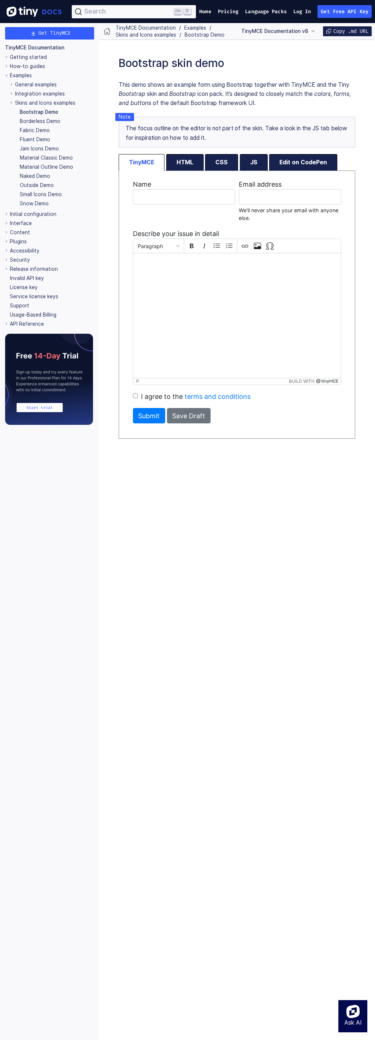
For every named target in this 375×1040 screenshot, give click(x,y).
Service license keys (34, 296)
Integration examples (40, 94)
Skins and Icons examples (45, 103)
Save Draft (188, 416)
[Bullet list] (217, 246)
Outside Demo (37, 185)
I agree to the (195, 396)
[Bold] (192, 246)
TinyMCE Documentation (34, 47)
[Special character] (270, 246)
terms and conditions (217, 396)
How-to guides (27, 66)
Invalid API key (27, 278)
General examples (36, 84)
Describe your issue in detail (176, 233)
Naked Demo (35, 176)
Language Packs (265, 11)
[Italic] (204, 246)
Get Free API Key (344, 11)
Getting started (28, 57)
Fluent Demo (35, 139)
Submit (149, 416)
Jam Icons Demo (39, 148)
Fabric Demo (35, 130)
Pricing (228, 11)
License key (24, 287)
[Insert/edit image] (257, 246)
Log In (302, 11)
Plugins (18, 241)
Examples (21, 75)
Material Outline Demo (46, 167)
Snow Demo (34, 203)
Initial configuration (33, 214)
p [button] (137, 381)
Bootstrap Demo (39, 112)
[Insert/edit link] (245, 246)
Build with (302, 381)
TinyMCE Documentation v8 (274, 31)
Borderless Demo (40, 121)
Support (19, 305)
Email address (260, 184)
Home (205, 11)
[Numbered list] (229, 246)
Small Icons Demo (41, 194)
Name (142, 184)
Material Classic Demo (46, 158)
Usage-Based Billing (33, 315)
